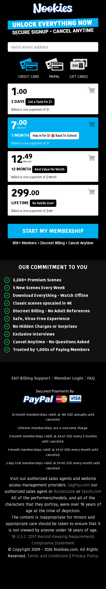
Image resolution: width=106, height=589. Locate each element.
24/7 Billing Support (30, 378)
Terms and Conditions (47, 556)
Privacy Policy (85, 556)
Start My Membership (53, 231)
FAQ (91, 378)
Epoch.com (91, 491)
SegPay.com (79, 485)
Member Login (68, 378)
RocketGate (64, 491)
